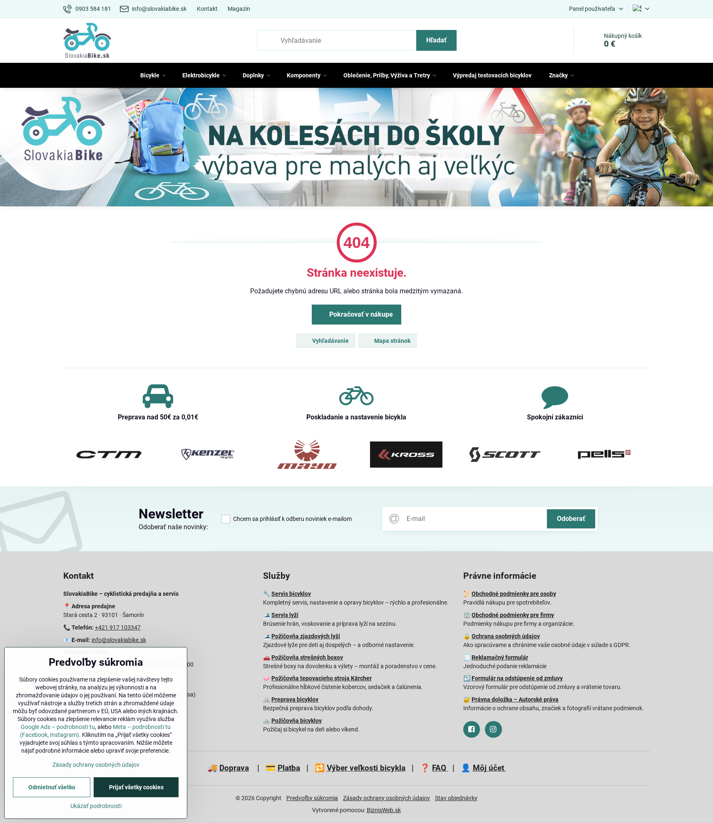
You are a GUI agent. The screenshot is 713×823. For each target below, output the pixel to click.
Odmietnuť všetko (51, 787)
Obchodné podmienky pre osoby (514, 593)
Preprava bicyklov (294, 699)
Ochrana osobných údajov (506, 636)
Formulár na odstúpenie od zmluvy (517, 678)
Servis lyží (284, 615)
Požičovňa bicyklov (296, 720)
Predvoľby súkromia (312, 798)
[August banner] (356, 149)
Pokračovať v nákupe (360, 314)
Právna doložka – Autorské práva (515, 699)
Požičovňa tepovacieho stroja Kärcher (321, 678)
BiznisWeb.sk (384, 810)
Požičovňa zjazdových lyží (305, 636)
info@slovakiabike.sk (119, 640)
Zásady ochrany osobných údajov (386, 798)
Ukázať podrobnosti (96, 806)
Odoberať (571, 519)
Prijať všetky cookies (136, 787)
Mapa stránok (391, 340)
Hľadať (436, 40)
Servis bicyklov (291, 593)
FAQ (440, 768)
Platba (289, 768)
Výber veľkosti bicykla (366, 768)
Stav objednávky (456, 798)
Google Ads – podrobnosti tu (58, 727)
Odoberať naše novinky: (173, 527)
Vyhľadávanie (330, 340)
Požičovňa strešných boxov (307, 657)
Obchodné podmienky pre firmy (513, 615)
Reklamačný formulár (500, 657)
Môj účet (489, 768)
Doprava (234, 768)
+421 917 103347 (118, 627)
